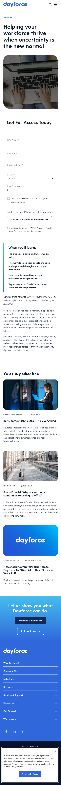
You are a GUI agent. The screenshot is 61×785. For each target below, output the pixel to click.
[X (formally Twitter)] (22, 731)
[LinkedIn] (14, 731)
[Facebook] (6, 731)
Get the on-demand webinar (27, 219)
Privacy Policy (31, 212)
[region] (30, 765)
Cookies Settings (30, 774)
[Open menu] (55, 4)
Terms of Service (30, 231)
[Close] (55, 751)
